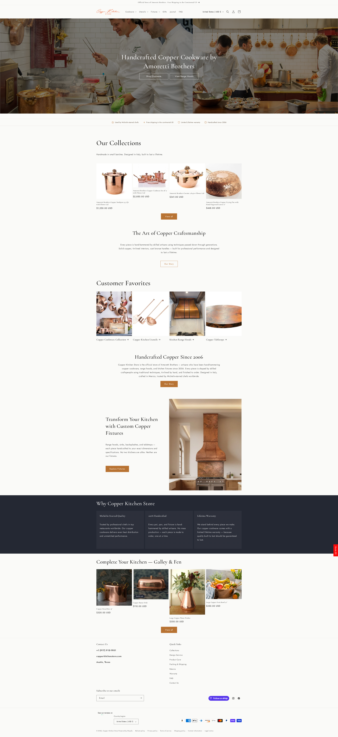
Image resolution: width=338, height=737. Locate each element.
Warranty (173, 673)
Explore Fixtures (117, 468)
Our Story (169, 263)
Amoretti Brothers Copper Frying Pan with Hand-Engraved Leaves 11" (222, 203)
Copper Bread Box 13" (104, 609)
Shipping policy (179, 731)
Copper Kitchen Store (111, 731)
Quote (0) (335, 550)
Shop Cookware (153, 76)
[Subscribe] (141, 698)
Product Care (175, 659)
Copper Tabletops (215, 339)
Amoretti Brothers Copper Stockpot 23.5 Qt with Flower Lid (112, 203)
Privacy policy (152, 731)
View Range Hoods (184, 76)
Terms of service (166, 731)
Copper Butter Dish (140, 603)
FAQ (171, 678)
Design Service (176, 655)
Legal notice (209, 731)
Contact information (195, 731)
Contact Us (174, 683)
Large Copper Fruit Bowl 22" (216, 602)
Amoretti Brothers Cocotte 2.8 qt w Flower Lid (187, 193)
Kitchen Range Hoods (180, 339)
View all (169, 216)
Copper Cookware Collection (111, 339)
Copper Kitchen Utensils (145, 339)
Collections (174, 650)
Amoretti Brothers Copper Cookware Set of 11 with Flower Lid (150, 192)
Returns (173, 669)
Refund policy (140, 731)
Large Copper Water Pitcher (180, 618)
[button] (131, 12)
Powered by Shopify (126, 731)
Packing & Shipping (178, 664)
